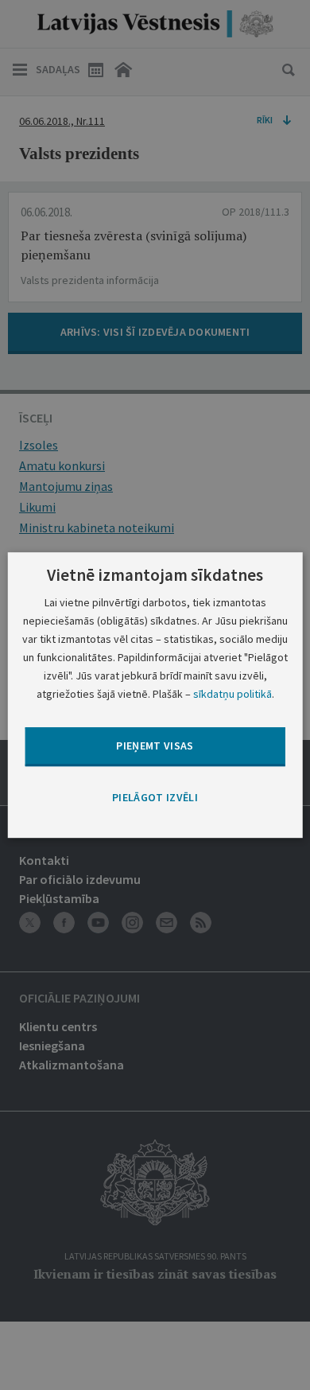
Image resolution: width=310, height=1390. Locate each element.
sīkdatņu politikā (232, 694)
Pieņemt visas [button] (155, 746)
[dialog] (155, 695)
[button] (155, 798)
